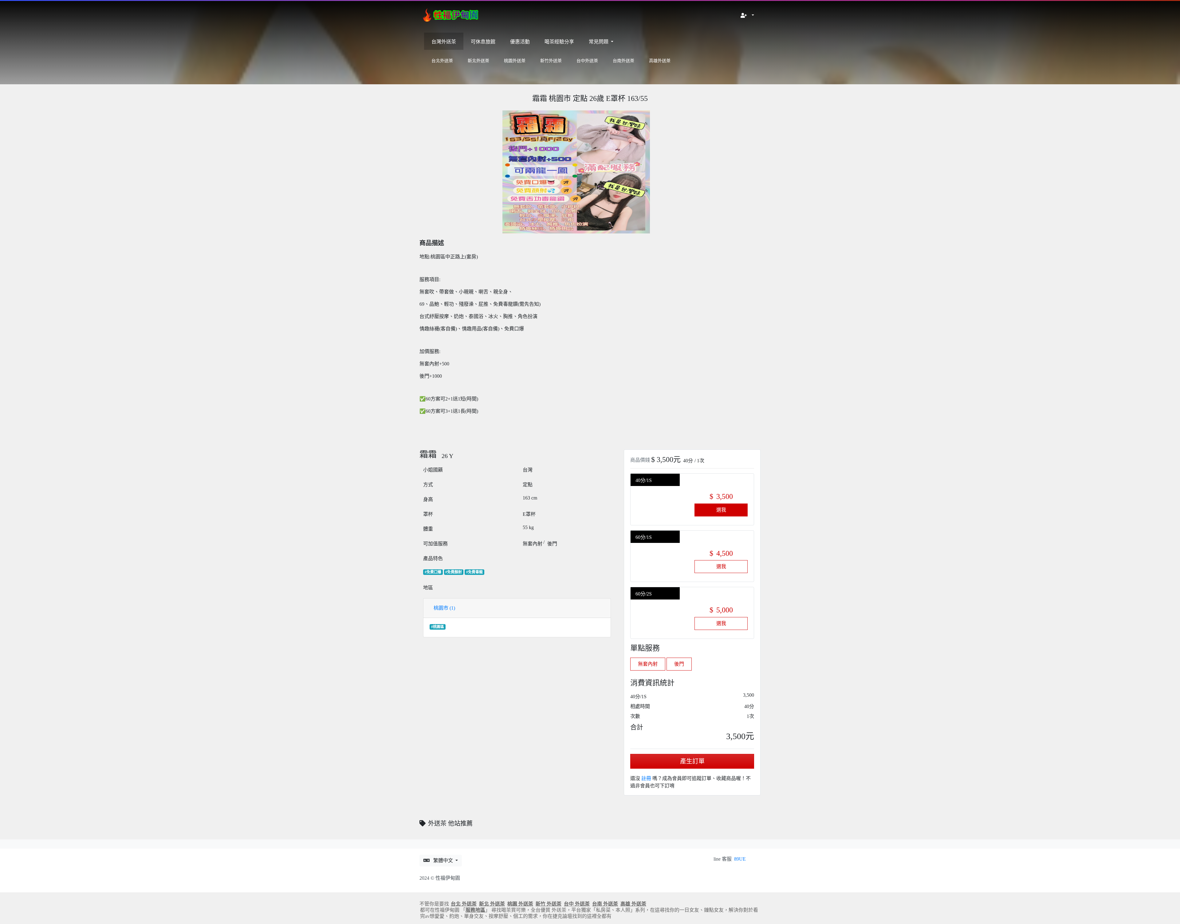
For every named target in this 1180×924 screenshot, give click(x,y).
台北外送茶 (442, 60)
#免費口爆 (433, 572)
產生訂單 (692, 761)
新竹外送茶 (551, 60)
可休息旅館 (483, 41)
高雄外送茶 (660, 60)
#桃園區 (437, 627)
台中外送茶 (587, 60)
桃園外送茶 (514, 60)
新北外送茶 (478, 60)
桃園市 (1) (444, 608)
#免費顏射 (453, 572)
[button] (747, 16)
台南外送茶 (623, 60)
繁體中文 (443, 860)
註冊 (646, 778)
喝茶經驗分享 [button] (559, 41)
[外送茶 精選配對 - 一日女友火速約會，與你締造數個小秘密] (451, 15)
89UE (740, 859)
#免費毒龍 (474, 572)
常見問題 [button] (599, 41)
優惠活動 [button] (520, 41)
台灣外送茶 (443, 41)
